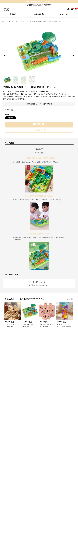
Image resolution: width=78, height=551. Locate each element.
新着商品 (13, 14)
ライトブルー (10, 118)
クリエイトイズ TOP (8, 21)
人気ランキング (65, 14)
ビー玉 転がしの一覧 (24, 21)
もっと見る (70, 299)
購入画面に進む (39, 124)
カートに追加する (39, 130)
